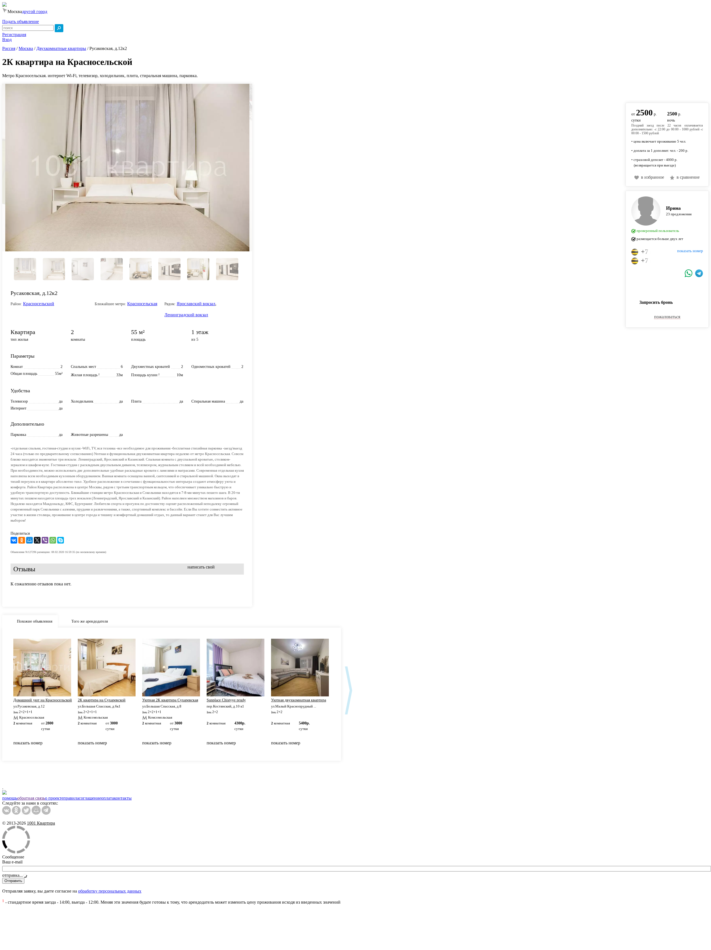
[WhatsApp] (52, 540)
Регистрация (14, 34)
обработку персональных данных (109, 891)
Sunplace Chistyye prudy (226, 700)
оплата (107, 798)
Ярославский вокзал (196, 303)
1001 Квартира (41, 823)
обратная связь (31, 798)
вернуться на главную (646, 90)
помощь (9, 798)
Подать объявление (20, 21)
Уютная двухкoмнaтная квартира (298, 700)
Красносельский (38, 303)
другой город (34, 11)
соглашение (90, 798)
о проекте (54, 798)
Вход (7, 39)
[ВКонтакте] (14, 540)
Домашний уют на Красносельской (42, 700)
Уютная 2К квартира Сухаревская (170, 700)
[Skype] (60, 540)
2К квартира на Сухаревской (102, 700)
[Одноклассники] (21, 540)
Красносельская (142, 303)
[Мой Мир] (29, 540)
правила (71, 798)
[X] (37, 540)
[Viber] (45, 540)
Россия (8, 48)
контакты (123, 798)
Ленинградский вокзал (186, 314)
